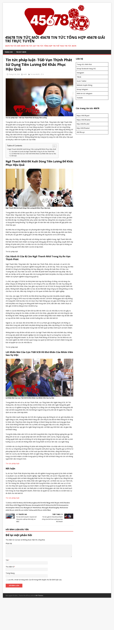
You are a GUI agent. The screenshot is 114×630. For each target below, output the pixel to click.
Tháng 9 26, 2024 (14, 74)
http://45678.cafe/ (83, 124)
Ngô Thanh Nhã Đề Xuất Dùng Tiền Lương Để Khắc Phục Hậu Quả (32, 149)
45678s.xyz (81, 132)
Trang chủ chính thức (84, 64)
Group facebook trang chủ (86, 69)
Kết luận (14, 156)
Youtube (80, 98)
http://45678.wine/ (83, 128)
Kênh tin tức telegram (84, 93)
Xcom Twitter (81, 81)
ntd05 (25, 74)
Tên (7, 560)
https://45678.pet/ (83, 115)
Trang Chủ (9, 52)
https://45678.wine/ (84, 120)
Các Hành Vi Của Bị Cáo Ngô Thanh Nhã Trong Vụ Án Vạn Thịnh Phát (33, 151)
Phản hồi (9, 543)
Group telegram (82, 89)
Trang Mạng (10, 573)
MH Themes (39, 595)
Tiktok (79, 77)
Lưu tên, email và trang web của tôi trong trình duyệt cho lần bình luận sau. (35, 580)
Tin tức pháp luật (12, 463)
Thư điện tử (10, 567)
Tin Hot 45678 (21, 52)
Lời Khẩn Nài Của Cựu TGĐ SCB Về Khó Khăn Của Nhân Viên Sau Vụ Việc (34, 154)
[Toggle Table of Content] (53, 146)
